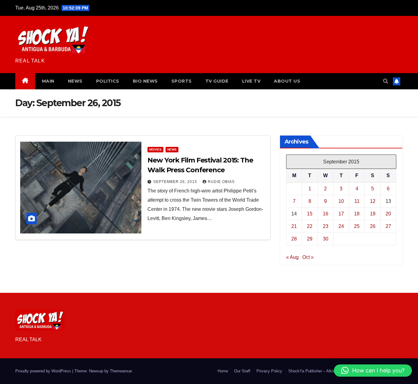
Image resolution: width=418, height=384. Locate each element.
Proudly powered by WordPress (43, 371)
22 (309, 226)
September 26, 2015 (175, 182)
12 (372, 201)
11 (357, 201)
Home (223, 371)
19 (372, 213)
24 (341, 226)
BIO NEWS (145, 81)
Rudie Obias (221, 182)
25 (357, 226)
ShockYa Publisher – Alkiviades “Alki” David (327, 371)
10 (341, 201)
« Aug (292, 257)
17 (341, 213)
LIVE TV (251, 81)
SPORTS (181, 81)
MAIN (48, 81)
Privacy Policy (269, 371)
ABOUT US (287, 81)
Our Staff (242, 371)
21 (294, 226)
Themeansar (121, 371)
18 (357, 213)
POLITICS (107, 81)
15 (309, 213)
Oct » (308, 257)
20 (388, 213)
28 (294, 238)
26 (372, 226)
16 (325, 213)
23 (325, 226)
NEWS (75, 81)
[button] (385, 81)
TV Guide (217, 81)
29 (309, 238)
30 (325, 238)
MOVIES (155, 149)
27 (388, 226)
